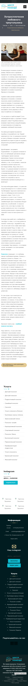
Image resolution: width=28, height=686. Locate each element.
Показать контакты (20, 673)
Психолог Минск (10, 434)
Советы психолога (17, 677)
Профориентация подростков (11, 447)
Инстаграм (14, 561)
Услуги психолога (11, 452)
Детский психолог (11, 392)
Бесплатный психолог (12, 438)
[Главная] (9, 6)
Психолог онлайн (10, 423)
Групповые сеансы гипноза (14, 415)
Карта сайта (14, 539)
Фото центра (15, 683)
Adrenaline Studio (8, 673)
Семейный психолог (11, 403)
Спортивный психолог (12, 430)
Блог (22, 679)
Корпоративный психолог (13, 426)
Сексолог (8, 407)
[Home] (14, 659)
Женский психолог (11, 460)
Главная (5, 25)
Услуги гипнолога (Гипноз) (13, 411)
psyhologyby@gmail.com (18, 531)
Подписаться (10, 482)
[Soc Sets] (13, 1)
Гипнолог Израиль (15, 630)
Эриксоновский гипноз (12, 419)
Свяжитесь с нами (9, 681)
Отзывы (7, 677)
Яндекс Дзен (14, 565)
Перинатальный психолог (13, 442)
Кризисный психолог (12, 456)
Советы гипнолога (12, 679)
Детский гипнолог (11, 396)
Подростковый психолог (13, 399)
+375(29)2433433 (18, 528)
